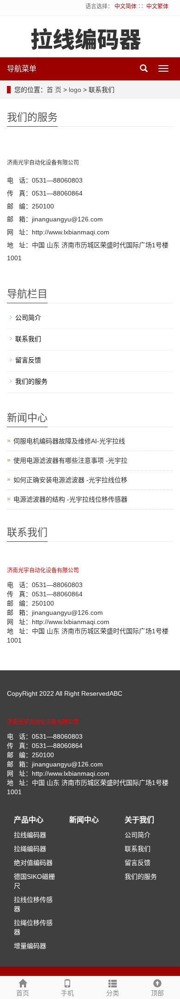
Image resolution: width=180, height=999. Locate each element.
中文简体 (125, 6)
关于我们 (139, 820)
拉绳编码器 (30, 848)
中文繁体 (157, 6)
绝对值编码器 (33, 862)
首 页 (54, 89)
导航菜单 (21, 69)
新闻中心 (84, 820)
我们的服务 (31, 381)
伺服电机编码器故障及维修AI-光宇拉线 (69, 441)
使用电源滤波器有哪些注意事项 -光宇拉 (70, 460)
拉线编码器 (30, 835)
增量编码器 (30, 946)
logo (75, 89)
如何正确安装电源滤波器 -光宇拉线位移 (70, 480)
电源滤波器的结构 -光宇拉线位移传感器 (70, 499)
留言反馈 (28, 360)
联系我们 (28, 339)
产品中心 (28, 820)
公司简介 (28, 317)
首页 (22, 993)
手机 (67, 993)
